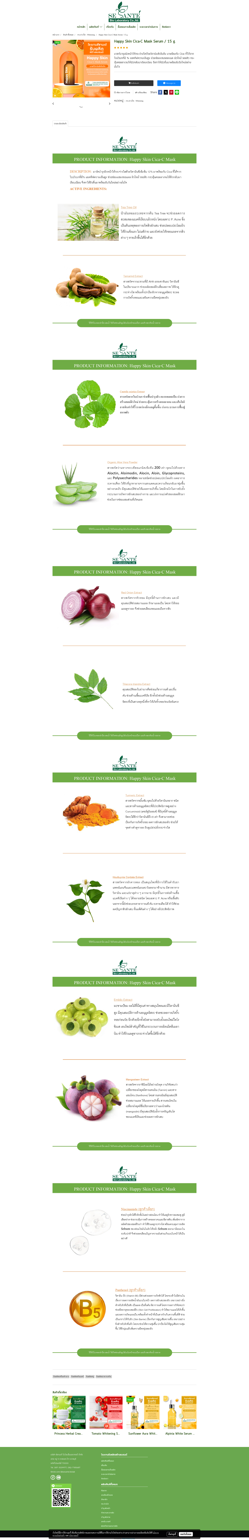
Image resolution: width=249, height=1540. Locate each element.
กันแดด (104, 1490)
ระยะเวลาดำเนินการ (149, 27)
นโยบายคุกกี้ (73, 1535)
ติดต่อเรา (166, 27)
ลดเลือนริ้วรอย (107, 1495)
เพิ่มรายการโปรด (123, 93)
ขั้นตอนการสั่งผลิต (127, 27)
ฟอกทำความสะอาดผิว (109, 1526)
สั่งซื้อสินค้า (135, 83)
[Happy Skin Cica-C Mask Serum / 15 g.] (81, 69)
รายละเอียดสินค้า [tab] (60, 123)
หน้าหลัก (81, 27)
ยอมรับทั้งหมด (185, 1534)
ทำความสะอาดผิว (107, 1512)
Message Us (170, 83)
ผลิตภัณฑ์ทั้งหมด (107, 1461)
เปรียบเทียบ (142, 93)
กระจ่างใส (105, 1504)
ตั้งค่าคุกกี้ (172, 1534)
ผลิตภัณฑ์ (94, 27)
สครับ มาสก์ (105, 1521)
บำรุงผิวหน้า (105, 1508)
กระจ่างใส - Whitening (134, 101)
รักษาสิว (104, 1499)
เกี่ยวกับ (110, 27)
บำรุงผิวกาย (105, 1517)
